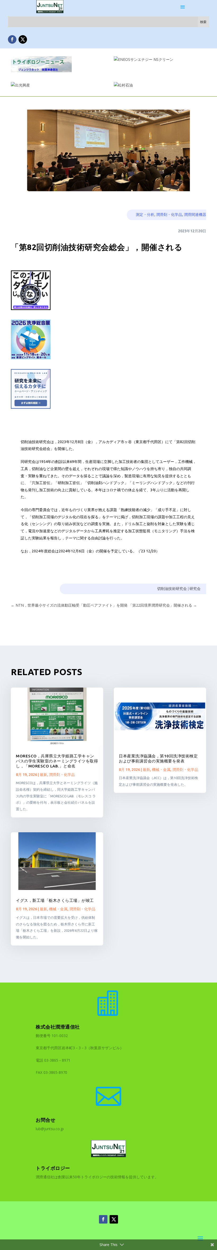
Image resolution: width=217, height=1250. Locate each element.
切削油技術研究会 (172, 589)
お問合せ (45, 1120)
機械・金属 (58, 909)
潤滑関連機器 (195, 214)
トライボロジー (53, 1168)
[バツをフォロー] (23, 39)
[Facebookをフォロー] (12, 39)
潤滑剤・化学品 (169, 214)
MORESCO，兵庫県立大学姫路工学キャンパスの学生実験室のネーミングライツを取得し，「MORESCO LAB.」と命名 (57, 761)
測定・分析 (145, 214)
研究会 (195, 589)
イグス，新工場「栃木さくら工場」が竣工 (55, 900)
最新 (43, 774)
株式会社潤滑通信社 (58, 1027)
